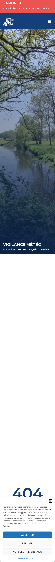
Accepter (27, 535)
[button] (50, 501)
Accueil (7, 249)
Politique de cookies (26, 558)
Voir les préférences (27, 552)
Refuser (27, 543)
